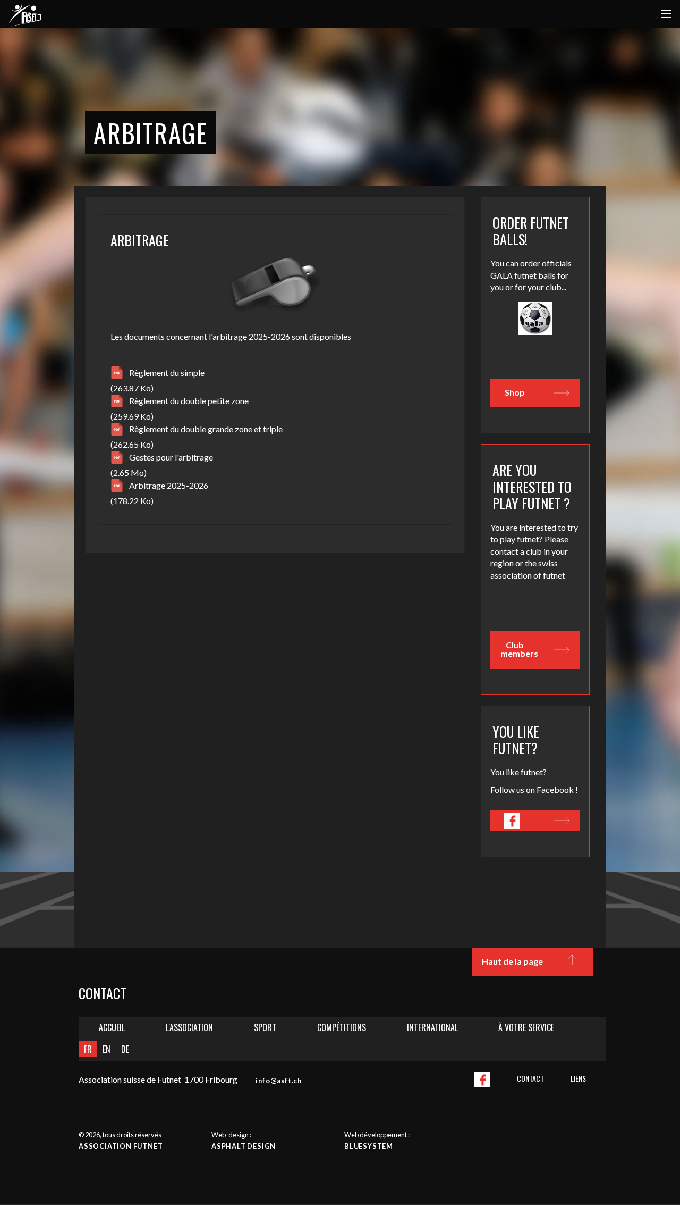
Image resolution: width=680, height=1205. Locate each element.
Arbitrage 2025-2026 (168, 485)
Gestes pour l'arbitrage (171, 457)
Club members (519, 649)
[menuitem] (112, 1028)
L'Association (189, 1027)
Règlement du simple (167, 372)
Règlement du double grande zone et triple (206, 429)
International (432, 1027)
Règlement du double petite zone (189, 401)
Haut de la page (512, 961)
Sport (265, 1027)
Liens (578, 1078)
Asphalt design (243, 1146)
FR (88, 1049)
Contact (530, 1078)
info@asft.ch (279, 1080)
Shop (515, 392)
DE (125, 1049)
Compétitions (341, 1027)
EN (106, 1049)
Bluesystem (368, 1146)
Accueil (112, 1027)
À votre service (526, 1027)
